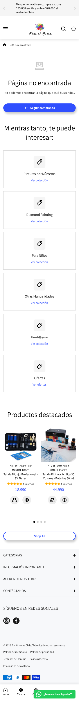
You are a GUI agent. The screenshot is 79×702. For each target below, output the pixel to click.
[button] (5, 8)
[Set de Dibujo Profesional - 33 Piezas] (20, 445)
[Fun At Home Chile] (39, 28)
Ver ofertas (39, 384)
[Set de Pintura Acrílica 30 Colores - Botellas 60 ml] (58, 445)
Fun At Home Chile (21, 466)
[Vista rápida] (26, 500)
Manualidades (20, 470)
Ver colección (39, 180)
